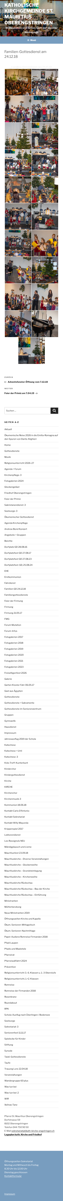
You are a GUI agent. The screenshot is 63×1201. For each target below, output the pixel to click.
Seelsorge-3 (10, 511)
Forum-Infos (10, 631)
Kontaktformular (13, 1176)
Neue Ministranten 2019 (17, 913)
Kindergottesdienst (14, 775)
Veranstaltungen (13, 1075)
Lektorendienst (12, 835)
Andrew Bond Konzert (15, 529)
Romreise (9, 984)
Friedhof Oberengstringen (18, 493)
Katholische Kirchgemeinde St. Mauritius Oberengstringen (28, 14)
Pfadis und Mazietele (15, 949)
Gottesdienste (11, 451)
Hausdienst (10, 727)
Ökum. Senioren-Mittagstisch (19, 924)
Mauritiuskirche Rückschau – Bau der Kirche (27, 889)
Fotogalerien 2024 (14, 481)
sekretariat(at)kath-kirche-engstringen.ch (33, 1131)
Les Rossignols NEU (14, 841)
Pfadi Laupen (11, 943)
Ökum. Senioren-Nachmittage (19, 930)
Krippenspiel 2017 (13, 829)
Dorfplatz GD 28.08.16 (15, 547)
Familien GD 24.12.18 (15, 589)
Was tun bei (10, 1086)
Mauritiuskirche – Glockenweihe (21, 864)
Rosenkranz (10, 997)
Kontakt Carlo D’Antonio (16, 811)
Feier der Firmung (13, 601)
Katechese (10, 745)
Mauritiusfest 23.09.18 (16, 853)
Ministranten (11, 901)
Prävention (10, 967)
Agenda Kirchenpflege (16, 523)
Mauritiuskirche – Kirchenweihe (20, 877)
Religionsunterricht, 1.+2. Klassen (21, 978)
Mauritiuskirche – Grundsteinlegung (23, 871)
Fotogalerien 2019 (13, 649)
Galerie (8, 679)
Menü (33, 40)
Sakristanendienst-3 (15, 505)
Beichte (8, 541)
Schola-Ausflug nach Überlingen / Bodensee (27, 1015)
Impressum (10, 733)
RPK (6, 1009)
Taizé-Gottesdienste (15, 1056)
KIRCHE (8, 787)
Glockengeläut (11, 487)
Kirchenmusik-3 (12, 799)
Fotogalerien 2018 (13, 643)
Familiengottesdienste (16, 595)
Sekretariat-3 (11, 1026)
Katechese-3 (11, 757)
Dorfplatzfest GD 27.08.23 (18, 559)
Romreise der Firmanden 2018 (20, 990)
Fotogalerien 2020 (14, 655)
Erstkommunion (12, 577)
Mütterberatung (12, 907)
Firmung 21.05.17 (13, 613)
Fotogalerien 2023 (14, 667)
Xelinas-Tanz (10, 1104)
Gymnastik (10, 721)
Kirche (7, 781)
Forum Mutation (12, 625)
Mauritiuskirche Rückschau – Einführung (25, 895)
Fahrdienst (10, 583)
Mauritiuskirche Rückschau (18, 883)
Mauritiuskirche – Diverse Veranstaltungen (26, 859)
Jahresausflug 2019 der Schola (20, 739)
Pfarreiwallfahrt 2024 (15, 961)
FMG (6, 619)
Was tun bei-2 (11, 1092)
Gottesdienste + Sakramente (19, 703)
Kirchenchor (10, 793)
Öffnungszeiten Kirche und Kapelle (22, 918)
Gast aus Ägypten (13, 691)
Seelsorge (9, 1021)
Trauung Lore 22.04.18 (16, 1069)
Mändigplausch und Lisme (18, 847)
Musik (7, 457)
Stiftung (8, 1044)
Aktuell (8, 429)
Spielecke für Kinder (15, 1038)
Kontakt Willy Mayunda (16, 823)
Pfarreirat (9, 955)
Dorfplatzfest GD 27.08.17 (17, 553)
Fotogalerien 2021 (13, 661)
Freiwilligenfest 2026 (15, 673)
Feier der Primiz (12, 499)
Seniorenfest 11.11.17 (15, 1032)
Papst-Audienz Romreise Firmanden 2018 (26, 937)
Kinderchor (10, 769)
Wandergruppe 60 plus (16, 1080)
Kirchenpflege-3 (13, 475)
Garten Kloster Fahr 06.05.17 (19, 685)
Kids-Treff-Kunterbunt (16, 763)
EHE (6, 571)
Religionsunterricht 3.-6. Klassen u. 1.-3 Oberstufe (30, 972)
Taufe (7, 1063)
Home (7, 445)
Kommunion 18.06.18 (15, 805)
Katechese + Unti (13, 751)
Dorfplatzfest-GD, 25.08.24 (18, 565)
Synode (8, 1050)
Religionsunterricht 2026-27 (19, 463)
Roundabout (10, 1003)
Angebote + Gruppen (15, 535)
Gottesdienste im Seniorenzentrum (22, 709)
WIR (6, 1098)
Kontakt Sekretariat (14, 817)
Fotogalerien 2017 (13, 637)
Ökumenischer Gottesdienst (19, 517)
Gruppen (8, 715)
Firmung (8, 607)
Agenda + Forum (12, 469)
